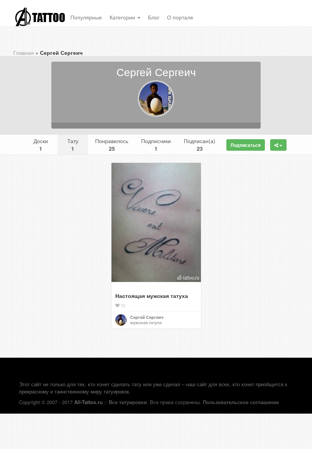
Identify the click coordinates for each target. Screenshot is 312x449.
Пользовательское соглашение (241, 402)
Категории (123, 17)
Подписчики (156, 144)
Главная (23, 52)
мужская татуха (146, 322)
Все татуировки (128, 402)
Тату (72, 144)
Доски (40, 144)
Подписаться (246, 145)
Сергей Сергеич (146, 317)
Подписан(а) (199, 144)
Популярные (86, 17)
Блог (153, 17)
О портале (180, 17)
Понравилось (111, 144)
